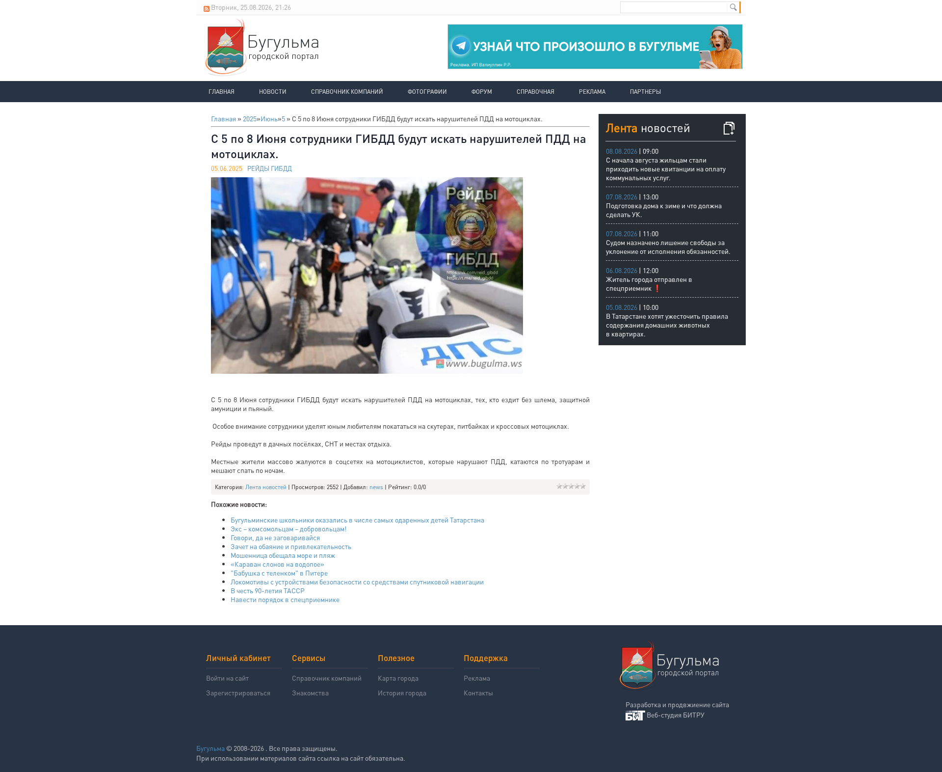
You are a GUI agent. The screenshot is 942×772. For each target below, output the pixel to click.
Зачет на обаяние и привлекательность (291, 546)
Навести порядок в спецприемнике (285, 599)
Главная (222, 91)
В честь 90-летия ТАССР (268, 590)
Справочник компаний (347, 91)
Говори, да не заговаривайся (275, 537)
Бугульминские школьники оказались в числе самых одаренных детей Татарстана (357, 519)
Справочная (535, 91)
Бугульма (210, 748)
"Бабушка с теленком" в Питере (279, 572)
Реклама (592, 91)
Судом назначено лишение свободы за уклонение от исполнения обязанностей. (668, 246)
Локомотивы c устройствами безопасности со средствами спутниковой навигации (357, 581)
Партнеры (645, 91)
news (376, 487)
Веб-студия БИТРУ (676, 714)
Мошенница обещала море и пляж (283, 555)
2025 (250, 118)
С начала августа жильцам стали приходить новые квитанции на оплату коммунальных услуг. (666, 168)
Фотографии (427, 91)
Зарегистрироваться (238, 692)
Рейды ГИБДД (269, 168)
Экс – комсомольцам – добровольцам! (288, 528)
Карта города (398, 677)
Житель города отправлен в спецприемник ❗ (649, 283)
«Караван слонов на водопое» (277, 563)
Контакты (478, 692)
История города (402, 692)
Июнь (269, 118)
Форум (481, 91)
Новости (273, 91)
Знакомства (310, 692)
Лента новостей (266, 487)
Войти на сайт (227, 677)
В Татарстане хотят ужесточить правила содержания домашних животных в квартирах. (667, 324)
